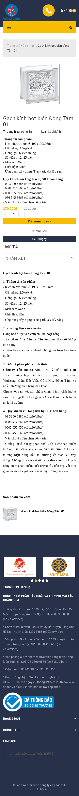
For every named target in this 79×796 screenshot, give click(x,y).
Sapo (48, 789)
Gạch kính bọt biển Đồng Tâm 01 (42, 511)
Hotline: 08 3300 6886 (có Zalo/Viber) (38, 631)
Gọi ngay (41, 239)
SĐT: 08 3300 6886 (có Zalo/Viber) (44, 661)
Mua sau (41, 231)
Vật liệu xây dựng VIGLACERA (31, 754)
